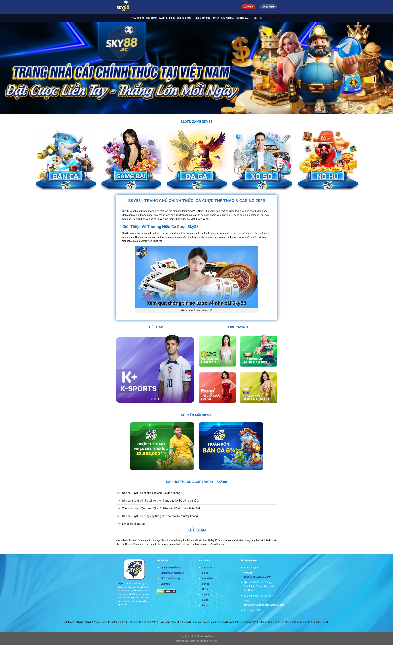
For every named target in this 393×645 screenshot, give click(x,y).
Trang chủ (137, 18)
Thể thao (151, 18)
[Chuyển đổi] (119, 493)
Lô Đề (172, 18)
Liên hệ (257, 18)
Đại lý (215, 18)
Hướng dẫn (242, 18)
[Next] (189, 368)
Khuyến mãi (227, 18)
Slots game (184, 18)
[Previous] (121, 368)
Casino (163, 18)
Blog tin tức (202, 18)
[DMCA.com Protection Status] (166, 590)
